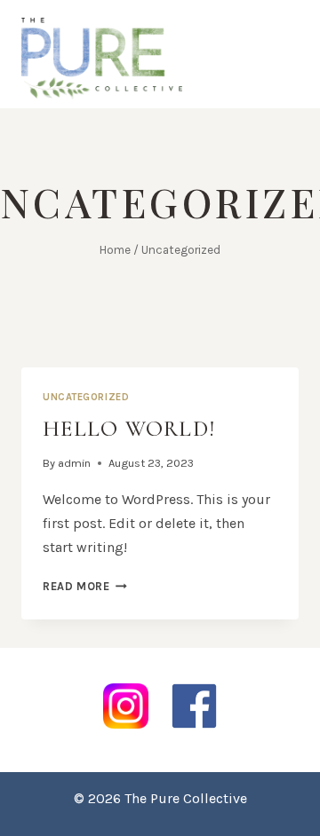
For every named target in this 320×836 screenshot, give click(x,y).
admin (74, 462)
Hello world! (129, 428)
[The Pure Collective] (101, 58)
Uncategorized (86, 397)
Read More (85, 586)
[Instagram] (125, 706)
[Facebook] (194, 706)
